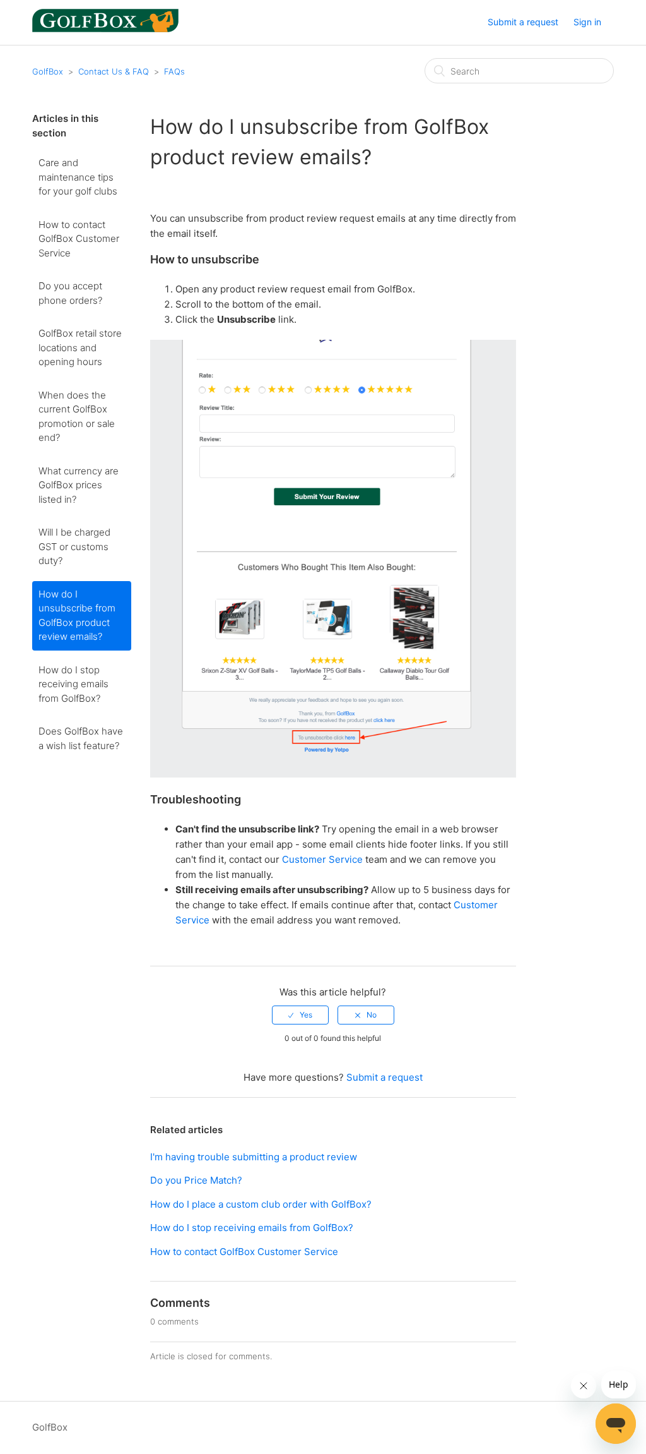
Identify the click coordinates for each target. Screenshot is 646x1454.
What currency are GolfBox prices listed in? (78, 485)
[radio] (300, 1015)
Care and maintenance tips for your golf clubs (77, 177)
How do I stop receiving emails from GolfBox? (73, 684)
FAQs (174, 71)
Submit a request (523, 21)
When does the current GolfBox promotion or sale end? (76, 416)
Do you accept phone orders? (70, 293)
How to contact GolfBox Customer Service (78, 239)
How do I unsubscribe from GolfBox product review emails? (76, 615)
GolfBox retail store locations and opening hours (80, 347)
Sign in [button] (587, 21)
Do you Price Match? (196, 1180)
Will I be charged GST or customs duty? (74, 546)
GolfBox (47, 71)
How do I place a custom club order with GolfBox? (261, 1204)
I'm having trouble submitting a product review (253, 1157)
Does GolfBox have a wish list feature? (80, 738)
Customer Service (322, 859)
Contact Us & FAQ (113, 71)
